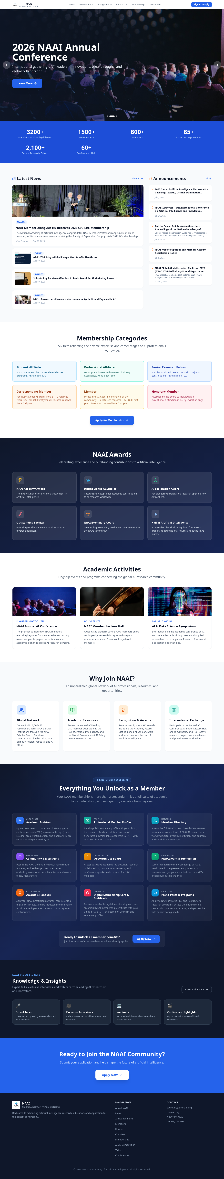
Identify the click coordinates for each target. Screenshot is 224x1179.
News (118, 1113)
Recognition (103, 4)
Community (85, 4)
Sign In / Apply (201, 4)
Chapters (120, 1134)
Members (120, 1123)
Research (120, 4)
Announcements (124, 1118)
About (72, 4)
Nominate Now (28, 83)
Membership (138, 4)
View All (136, 178)
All (207, 178)
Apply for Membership (109, 420)
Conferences (122, 1155)
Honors (119, 1129)
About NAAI (121, 1108)
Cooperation (155, 4)
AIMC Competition (125, 1144)
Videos (118, 1150)
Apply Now (144, 939)
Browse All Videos (194, 989)
